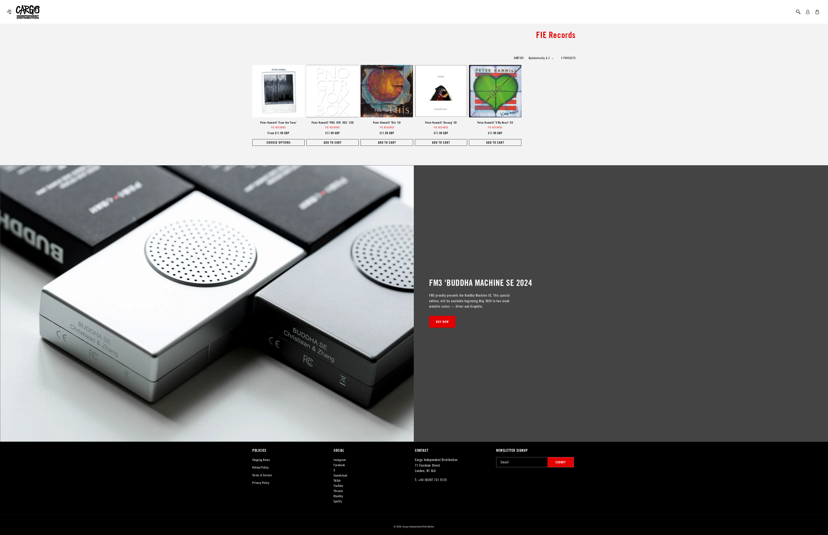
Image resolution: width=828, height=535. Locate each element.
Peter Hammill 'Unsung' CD (441, 122)
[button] (9, 12)
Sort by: (519, 58)
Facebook (339, 465)
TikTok (337, 481)
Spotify (338, 501)
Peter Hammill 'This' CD (387, 122)
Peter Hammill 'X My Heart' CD (495, 122)
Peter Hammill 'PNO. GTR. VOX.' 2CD (333, 122)
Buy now (442, 322)
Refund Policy (260, 467)
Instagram (340, 460)
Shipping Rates (261, 460)
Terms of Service (262, 475)
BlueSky (338, 496)
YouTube (338, 486)
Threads (338, 491)
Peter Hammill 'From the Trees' (278, 122)
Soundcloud (340, 475)
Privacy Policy (260, 483)
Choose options (279, 142)
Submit (560, 462)
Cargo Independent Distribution (418, 526)
